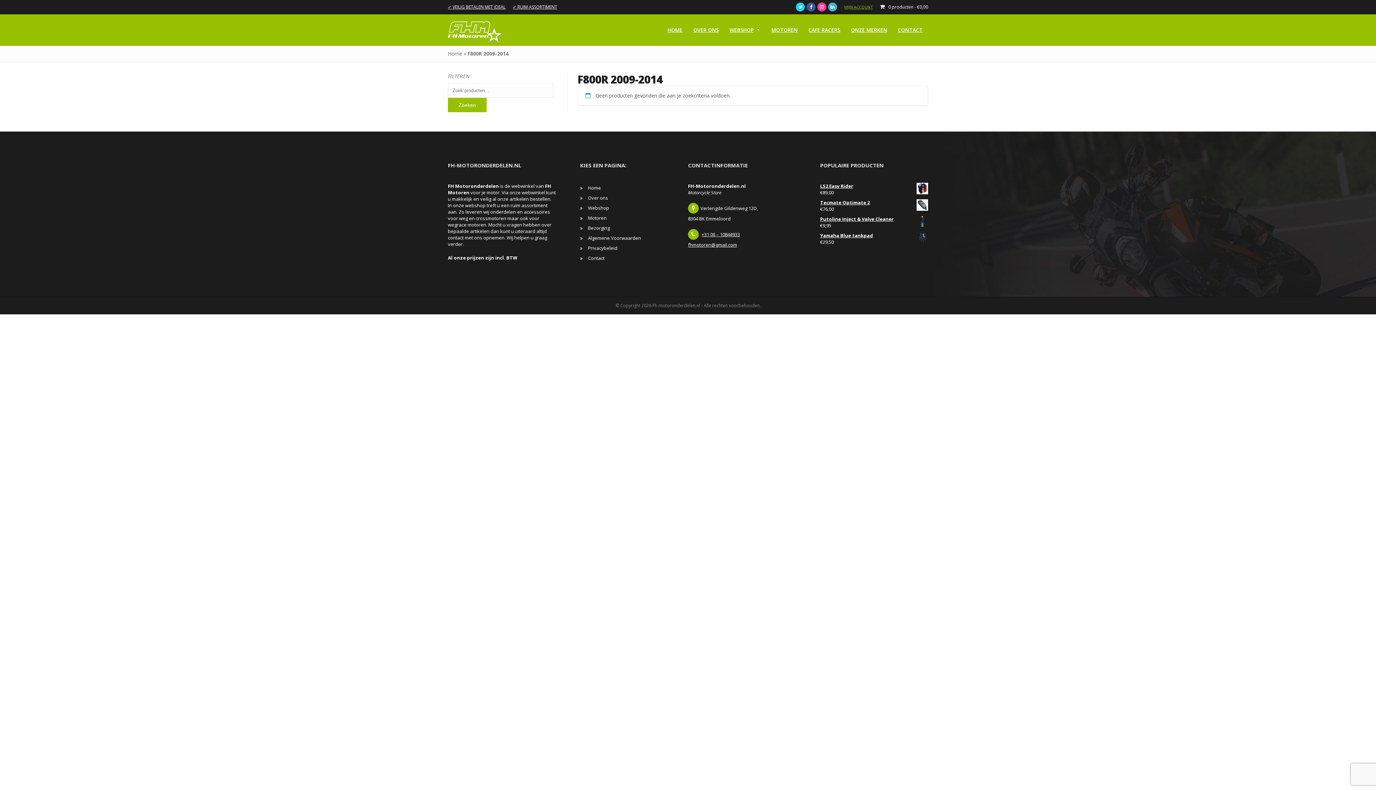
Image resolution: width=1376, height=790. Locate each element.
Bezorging (599, 228)
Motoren (784, 30)
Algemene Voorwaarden (614, 238)
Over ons (706, 30)
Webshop (742, 30)
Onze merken (869, 30)
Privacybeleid (602, 248)
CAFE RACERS (824, 30)
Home (675, 30)
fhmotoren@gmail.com (712, 245)
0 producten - (908, 7)
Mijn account (858, 7)
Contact (910, 30)
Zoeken (467, 105)
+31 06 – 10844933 (721, 234)
